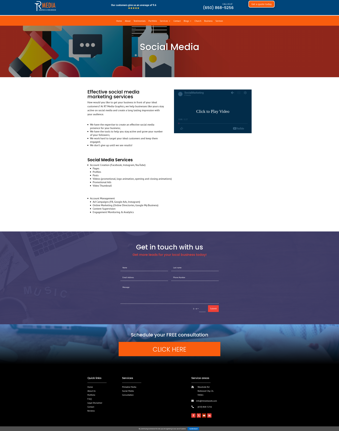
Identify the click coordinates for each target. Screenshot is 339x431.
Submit (213, 308)
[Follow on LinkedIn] (209, 415)
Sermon (219, 21)
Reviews (91, 410)
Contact (177, 21)
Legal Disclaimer (94, 402)
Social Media (128, 391)
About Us (91, 391)
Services (164, 21)
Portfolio (152, 21)
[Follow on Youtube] (204, 415)
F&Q (89, 398)
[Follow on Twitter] (199, 415)
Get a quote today (261, 4)
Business (208, 21)
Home (119, 21)
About (128, 21)
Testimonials (139, 21)
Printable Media (129, 387)
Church (198, 21)
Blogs (186, 21)
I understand (193, 429)
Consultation (128, 395)
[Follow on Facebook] (193, 415)
